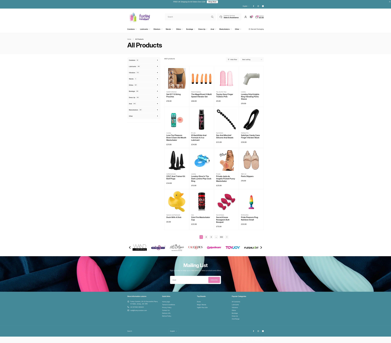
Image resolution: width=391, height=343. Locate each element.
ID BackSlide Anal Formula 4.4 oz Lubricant (198, 137)
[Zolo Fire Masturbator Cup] (201, 208)
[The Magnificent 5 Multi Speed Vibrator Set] (201, 85)
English (245, 6)
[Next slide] (261, 247)
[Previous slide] (130, 247)
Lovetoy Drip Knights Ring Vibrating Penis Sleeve (250, 96)
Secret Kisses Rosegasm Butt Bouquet (222, 219)
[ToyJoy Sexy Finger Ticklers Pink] (226, 85)
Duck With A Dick (173, 217)
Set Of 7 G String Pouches (173, 95)
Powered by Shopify (259, 339)
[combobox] (190, 16)
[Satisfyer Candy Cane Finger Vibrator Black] (251, 126)
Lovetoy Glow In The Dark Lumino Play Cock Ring (201, 178)
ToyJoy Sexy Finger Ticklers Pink (224, 95)
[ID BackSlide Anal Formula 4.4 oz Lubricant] (201, 126)
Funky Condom (250, 339)
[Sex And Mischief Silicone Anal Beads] (226, 126)
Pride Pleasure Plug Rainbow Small (249, 218)
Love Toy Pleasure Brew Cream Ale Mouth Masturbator (176, 137)
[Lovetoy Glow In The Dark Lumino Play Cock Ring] (201, 167)
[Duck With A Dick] (177, 208)
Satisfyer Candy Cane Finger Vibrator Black (250, 136)
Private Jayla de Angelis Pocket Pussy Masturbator (225, 178)
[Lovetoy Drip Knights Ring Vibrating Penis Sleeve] (251, 85)
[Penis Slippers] (251, 167)
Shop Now (212, 2)
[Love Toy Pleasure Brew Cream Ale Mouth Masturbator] (177, 126)
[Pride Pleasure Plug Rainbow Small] (251, 208)
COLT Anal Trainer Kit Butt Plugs (175, 177)
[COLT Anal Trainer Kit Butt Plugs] (177, 167)
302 (221, 237)
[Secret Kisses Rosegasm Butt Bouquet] (226, 208)
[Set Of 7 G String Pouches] (177, 85)
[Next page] (226, 237)
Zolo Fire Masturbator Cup (200, 218)
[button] (259, 16)
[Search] (212, 17)
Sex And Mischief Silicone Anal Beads (224, 136)
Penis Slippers (247, 176)
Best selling (246, 59)
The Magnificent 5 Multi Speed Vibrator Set (201, 95)
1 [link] (201, 237)
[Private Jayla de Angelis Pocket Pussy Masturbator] (226, 167)
